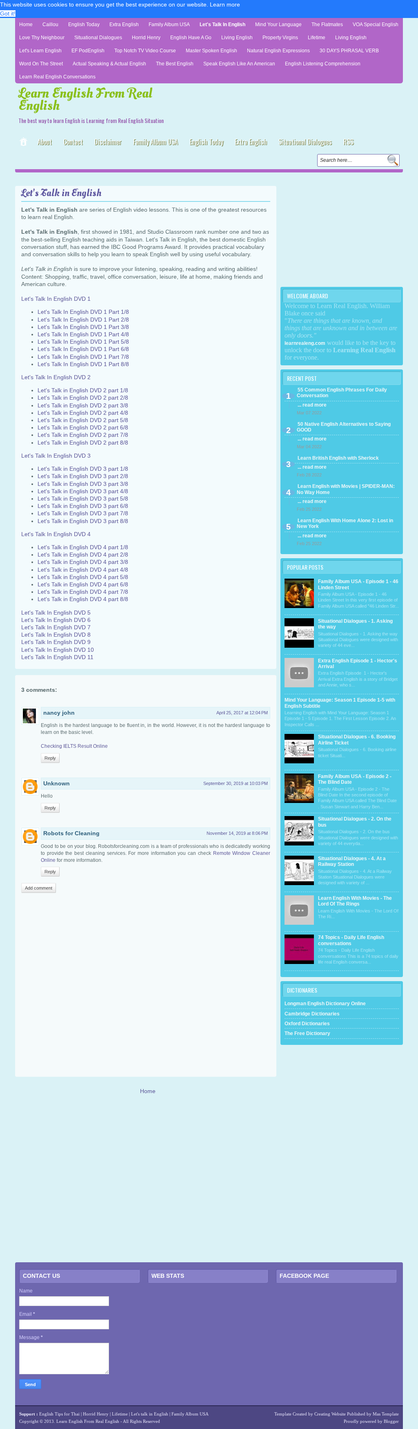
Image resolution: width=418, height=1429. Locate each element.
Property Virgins (280, 37)
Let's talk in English (149, 1413)
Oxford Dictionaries (307, 1023)
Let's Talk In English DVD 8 (56, 634)
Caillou (50, 24)
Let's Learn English (40, 51)
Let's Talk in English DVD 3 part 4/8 (83, 491)
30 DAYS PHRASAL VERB (349, 51)
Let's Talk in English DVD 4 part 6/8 (83, 584)
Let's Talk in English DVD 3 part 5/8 (83, 498)
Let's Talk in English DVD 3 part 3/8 (83, 484)
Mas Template (386, 1413)
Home (26, 24)
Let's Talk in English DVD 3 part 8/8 (83, 521)
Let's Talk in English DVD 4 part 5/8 (83, 577)
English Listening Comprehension (322, 64)
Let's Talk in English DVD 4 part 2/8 (83, 554)
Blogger (391, 1421)
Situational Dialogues (98, 37)
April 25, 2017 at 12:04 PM (242, 712)
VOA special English (375, 24)
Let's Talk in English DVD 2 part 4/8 (83, 412)
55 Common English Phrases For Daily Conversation (342, 392)
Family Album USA (169, 24)
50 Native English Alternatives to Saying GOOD (344, 427)
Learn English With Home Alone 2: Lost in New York (345, 523)
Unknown (56, 783)
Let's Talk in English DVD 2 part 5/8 (83, 420)
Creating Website (330, 1413)
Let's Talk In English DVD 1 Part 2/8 (83, 319)
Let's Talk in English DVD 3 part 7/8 (83, 513)
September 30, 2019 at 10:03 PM (235, 783)
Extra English (124, 24)
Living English (237, 37)
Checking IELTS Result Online (74, 746)
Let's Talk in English (222, 24)
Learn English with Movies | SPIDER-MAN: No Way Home (346, 489)
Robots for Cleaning (71, 833)
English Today (84, 24)
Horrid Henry (146, 37)
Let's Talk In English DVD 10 (57, 649)
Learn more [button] (225, 4)
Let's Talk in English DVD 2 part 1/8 (83, 390)
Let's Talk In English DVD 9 (56, 642)
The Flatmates (327, 24)
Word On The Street (41, 64)
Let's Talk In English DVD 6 (56, 620)
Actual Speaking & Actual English (109, 64)
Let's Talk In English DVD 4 (56, 534)
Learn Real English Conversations (57, 77)
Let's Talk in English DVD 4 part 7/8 (83, 591)
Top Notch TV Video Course (145, 51)
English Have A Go (190, 37)
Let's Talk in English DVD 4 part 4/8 (83, 569)
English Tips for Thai (59, 1413)
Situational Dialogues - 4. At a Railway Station (352, 861)
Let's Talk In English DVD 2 (56, 377)
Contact (73, 142)
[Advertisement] (110, 178)
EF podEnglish (87, 51)
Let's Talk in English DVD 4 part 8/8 (83, 599)
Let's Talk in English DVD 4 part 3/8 (83, 562)
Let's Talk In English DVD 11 (57, 657)
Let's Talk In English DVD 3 (56, 455)
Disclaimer (108, 142)
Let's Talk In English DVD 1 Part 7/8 (83, 356)
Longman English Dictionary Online (325, 1003)
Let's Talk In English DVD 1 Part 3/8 (83, 327)
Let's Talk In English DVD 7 (56, 627)
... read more (312, 405)
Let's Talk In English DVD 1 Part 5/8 (83, 341)
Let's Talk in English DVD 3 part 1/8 (83, 468)
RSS (348, 142)
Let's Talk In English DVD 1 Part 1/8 (83, 312)
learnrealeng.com (305, 343)
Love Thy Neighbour (41, 37)
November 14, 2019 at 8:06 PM (237, 833)
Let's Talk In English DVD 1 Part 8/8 (83, 364)
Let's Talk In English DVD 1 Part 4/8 (83, 334)
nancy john (59, 712)
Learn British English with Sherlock (338, 458)
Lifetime (316, 37)
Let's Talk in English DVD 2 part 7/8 (83, 435)
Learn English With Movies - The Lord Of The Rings (355, 901)
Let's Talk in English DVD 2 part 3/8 (83, 405)
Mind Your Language (278, 24)
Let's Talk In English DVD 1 (56, 298)
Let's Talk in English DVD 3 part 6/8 (83, 506)
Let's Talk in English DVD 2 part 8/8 (83, 442)
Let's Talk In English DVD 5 (56, 612)
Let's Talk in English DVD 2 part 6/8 (83, 427)
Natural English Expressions (278, 51)
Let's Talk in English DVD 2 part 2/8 (83, 397)
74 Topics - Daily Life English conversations (351, 940)
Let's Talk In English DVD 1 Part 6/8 (83, 349)
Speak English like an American (239, 64)
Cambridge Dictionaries (312, 1014)
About (45, 142)
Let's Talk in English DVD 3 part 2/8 (83, 476)
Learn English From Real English (85, 99)
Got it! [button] (8, 13)
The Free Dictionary (307, 1033)
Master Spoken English (211, 51)
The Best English (174, 64)
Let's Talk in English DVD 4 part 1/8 (83, 547)
